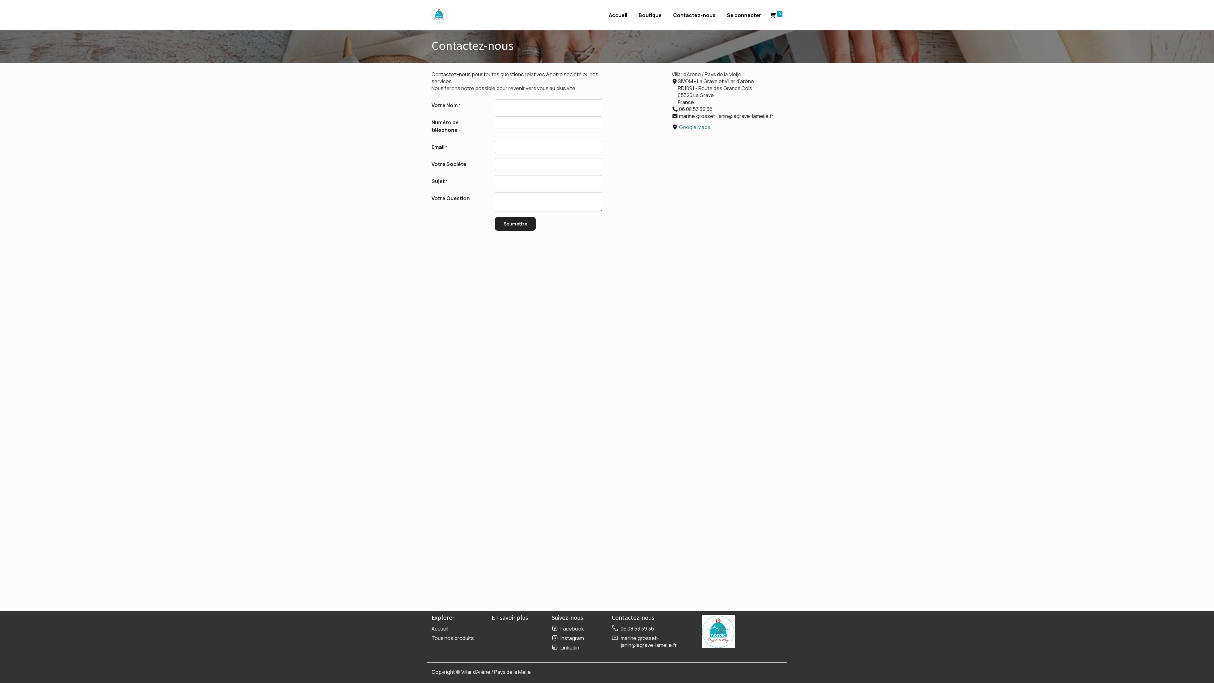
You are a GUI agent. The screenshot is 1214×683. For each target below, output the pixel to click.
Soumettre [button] (515, 224)
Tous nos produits (453, 638)
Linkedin (570, 647)
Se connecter (744, 15)
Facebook (572, 628)
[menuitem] (618, 15)
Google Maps (694, 127)
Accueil (440, 628)
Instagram (572, 638)
